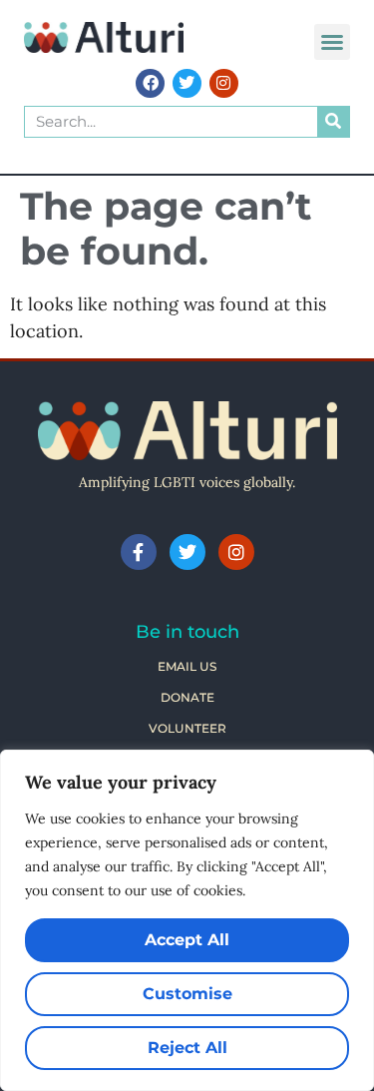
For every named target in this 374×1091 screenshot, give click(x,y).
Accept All (187, 939)
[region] (187, 920)
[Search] (333, 122)
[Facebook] (150, 83)
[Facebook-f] (139, 552)
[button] (332, 42)
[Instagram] (223, 83)
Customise (187, 993)
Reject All (187, 1047)
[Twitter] (187, 83)
